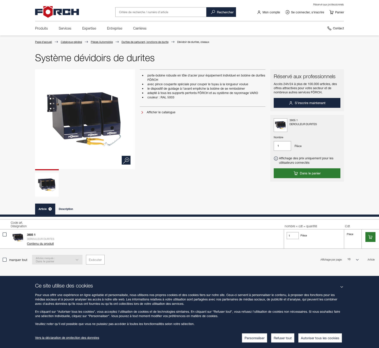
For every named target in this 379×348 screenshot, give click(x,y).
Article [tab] (45, 209)
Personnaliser (255, 338)
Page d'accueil (43, 42)
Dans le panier (310, 173)
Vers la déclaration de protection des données (67, 337)
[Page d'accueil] (57, 12)
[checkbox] (5, 234)
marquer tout (18, 260)
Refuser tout (283, 338)
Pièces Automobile (102, 42)
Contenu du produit (40, 243)
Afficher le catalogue (160, 112)
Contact (338, 28)
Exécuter (95, 260)
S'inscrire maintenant (309, 103)
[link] (268, 12)
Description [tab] (66, 209)
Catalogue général (71, 42)
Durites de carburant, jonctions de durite (145, 42)
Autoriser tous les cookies (320, 338)
